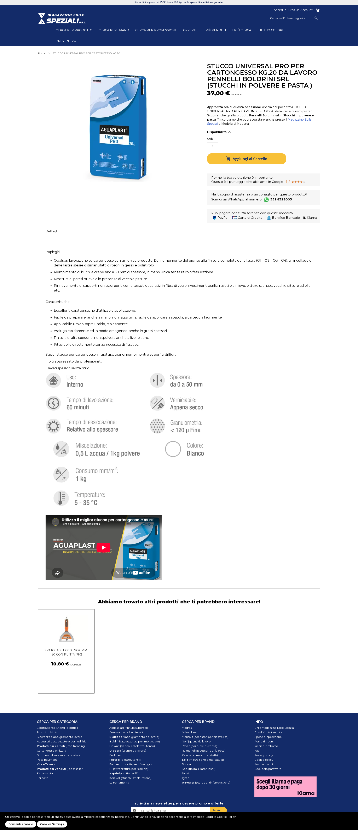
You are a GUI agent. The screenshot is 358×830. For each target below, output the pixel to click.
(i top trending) (61, 746)
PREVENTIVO (66, 41)
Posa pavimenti (47, 759)
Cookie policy (263, 759)
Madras (187, 727)
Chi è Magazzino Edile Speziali (274, 727)
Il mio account (263, 764)
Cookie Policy (226, 816)
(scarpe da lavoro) (127, 750)
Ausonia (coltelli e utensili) (126, 732)
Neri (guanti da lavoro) (197, 741)
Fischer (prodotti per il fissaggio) (130, 764)
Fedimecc (116, 755)
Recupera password (267, 768)
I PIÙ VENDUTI (215, 30)
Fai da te (42, 778)
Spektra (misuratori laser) (198, 768)
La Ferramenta (119, 782)
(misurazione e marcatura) (203, 759)
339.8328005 (281, 199)
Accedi (278, 10)
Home (41, 53)
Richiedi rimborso (266, 746)
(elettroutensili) (125, 759)
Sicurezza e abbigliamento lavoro (59, 736)
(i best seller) (60, 768)
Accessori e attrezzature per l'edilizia (61, 741)
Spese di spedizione (268, 736)
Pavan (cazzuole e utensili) (199, 746)
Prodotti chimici (47, 732)
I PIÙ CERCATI (243, 30)
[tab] (51, 231)
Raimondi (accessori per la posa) (203, 750)
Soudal (186, 764)
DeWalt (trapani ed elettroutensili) (132, 746)
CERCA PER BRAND (114, 30)
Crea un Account (300, 10)
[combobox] (294, 18)
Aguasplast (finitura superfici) (128, 727)
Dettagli (51, 231)
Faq (257, 750)
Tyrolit (186, 773)
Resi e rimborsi (264, 741)
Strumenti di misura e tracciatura (58, 755)
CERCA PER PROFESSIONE (156, 30)
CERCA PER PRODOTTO (74, 30)
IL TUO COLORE (272, 30)
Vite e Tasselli (46, 764)
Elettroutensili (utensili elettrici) (57, 727)
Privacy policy (263, 755)
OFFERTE (190, 30)
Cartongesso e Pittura (51, 750)
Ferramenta (45, 773)
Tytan (185, 778)
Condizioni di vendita (268, 732)
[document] (179, 821)
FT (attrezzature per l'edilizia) (128, 768)
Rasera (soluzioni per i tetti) (200, 755)
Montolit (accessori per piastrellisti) (205, 736)
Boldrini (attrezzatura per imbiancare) (134, 741)
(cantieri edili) (123, 773)
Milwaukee (189, 732)
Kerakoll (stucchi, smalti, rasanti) (130, 778)
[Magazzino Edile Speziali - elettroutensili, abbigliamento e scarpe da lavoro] (62, 18)
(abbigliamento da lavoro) (134, 736)
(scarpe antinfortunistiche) (206, 782)
